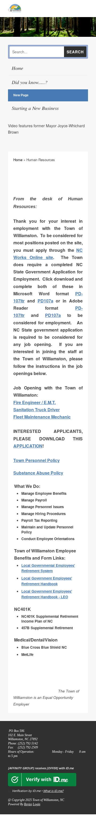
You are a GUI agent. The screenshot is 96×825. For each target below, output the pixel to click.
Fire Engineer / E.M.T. (34, 402)
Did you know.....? (29, 82)
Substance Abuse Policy (38, 473)
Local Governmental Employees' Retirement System (48, 568)
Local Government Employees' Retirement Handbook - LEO (46, 594)
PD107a (45, 301)
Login (36, 804)
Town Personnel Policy (36, 460)
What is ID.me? (53, 791)
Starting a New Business (35, 108)
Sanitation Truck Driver (36, 409)
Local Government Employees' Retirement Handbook (46, 581)
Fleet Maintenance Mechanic (42, 417)
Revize (28, 804)
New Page (21, 95)
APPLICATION (27, 446)
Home (17, 68)
